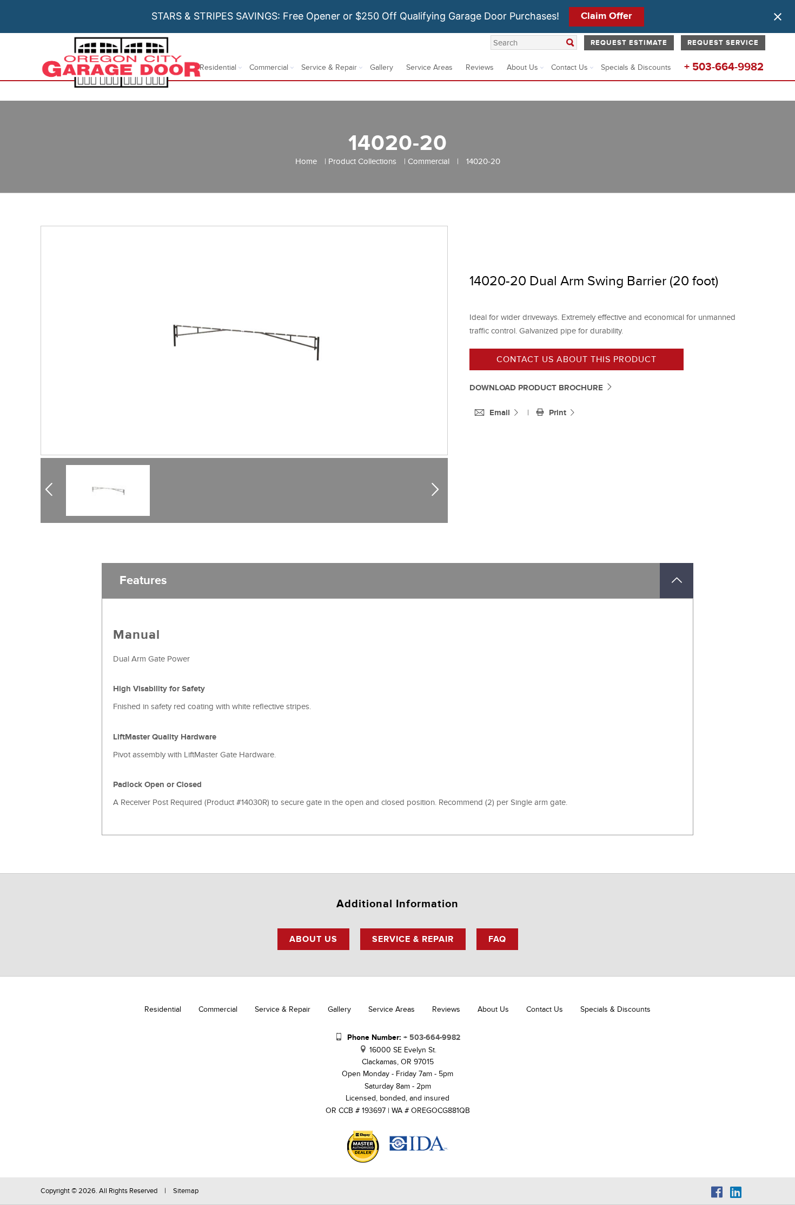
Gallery (381, 67)
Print (558, 413)
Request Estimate (629, 42)
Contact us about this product (576, 359)
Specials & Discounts (636, 67)
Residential (218, 67)
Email (500, 413)
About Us (522, 67)
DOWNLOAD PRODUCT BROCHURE (537, 388)
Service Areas (429, 67)
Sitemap (185, 1191)
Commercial (268, 67)
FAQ (497, 939)
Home (306, 161)
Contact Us (569, 67)
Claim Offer (606, 16)
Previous (53, 490)
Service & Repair (329, 67)
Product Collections (362, 161)
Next (437, 490)
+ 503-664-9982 (724, 67)
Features (143, 580)
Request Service (723, 42)
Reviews (480, 67)
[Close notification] (777, 16)
